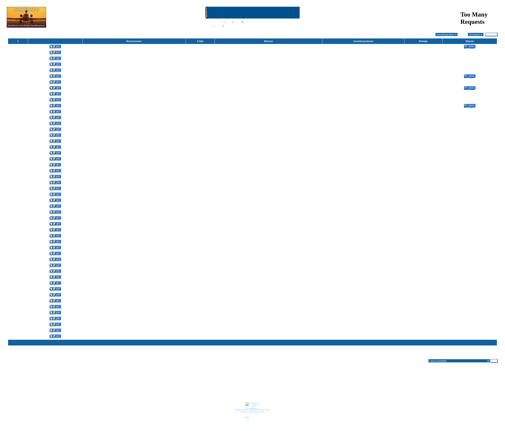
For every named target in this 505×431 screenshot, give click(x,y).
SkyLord (134, 283)
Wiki (219, 22)
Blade (134, 206)
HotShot (134, 331)
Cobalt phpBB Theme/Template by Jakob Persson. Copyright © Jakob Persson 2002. (252, 411)
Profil (217, 26)
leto (134, 319)
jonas (134, 135)
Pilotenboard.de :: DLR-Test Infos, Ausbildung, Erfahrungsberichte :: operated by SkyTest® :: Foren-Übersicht (64, 34)
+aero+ (134, 70)
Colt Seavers (134, 301)
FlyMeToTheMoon (134, 165)
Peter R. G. (134, 177)
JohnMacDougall (134, 118)
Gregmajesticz (134, 88)
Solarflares (134, 47)
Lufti (134, 242)
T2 (134, 277)
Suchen (248, 22)
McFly (134, 313)
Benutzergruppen (284, 22)
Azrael (134, 64)
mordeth (134, 76)
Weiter (494, 354)
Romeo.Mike (134, 195)
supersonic (134, 248)
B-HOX (134, 147)
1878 (481, 354)
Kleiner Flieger (134, 153)
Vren (134, 224)
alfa (134, 260)
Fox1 (134, 94)
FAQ (237, 22)
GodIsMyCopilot (134, 106)
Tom (134, 218)
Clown (134, 307)
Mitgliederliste (263, 22)
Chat (227, 22)
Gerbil (134, 189)
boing (134, 129)
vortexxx (134, 100)
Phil (134, 325)
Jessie (134, 183)
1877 (475, 354)
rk (134, 236)
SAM (134, 254)
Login (274, 26)
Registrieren (288, 26)
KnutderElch (134, 112)
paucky (134, 159)
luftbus (134, 124)
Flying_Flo (134, 200)
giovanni (134, 271)
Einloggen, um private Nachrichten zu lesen (245, 26)
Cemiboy (134, 82)
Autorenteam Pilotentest (134, 59)
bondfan (134, 230)
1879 (487, 354)
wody (134, 171)
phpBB (246, 417)
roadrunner (134, 295)
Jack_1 (134, 212)
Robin (134, 336)
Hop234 (134, 265)
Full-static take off (134, 289)
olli (134, 53)
